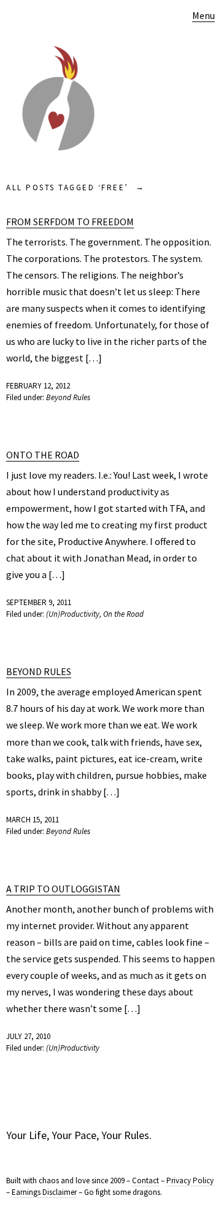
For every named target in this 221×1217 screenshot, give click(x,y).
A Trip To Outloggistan (63, 889)
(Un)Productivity (72, 614)
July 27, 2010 (28, 1036)
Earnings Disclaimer (44, 1192)
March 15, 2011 (32, 819)
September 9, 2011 (38, 602)
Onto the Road (42, 455)
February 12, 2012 (38, 386)
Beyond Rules (68, 397)
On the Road (123, 614)
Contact (145, 1180)
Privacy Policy (190, 1180)
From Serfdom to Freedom (70, 221)
